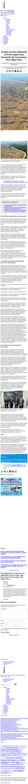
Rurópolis (8, 33)
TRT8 (2, 770)
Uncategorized (24, 739)
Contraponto (7, 723)
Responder (5, 599)
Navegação (6, 731)
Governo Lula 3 (16, 753)
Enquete (6, 727)
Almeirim (11, 718)
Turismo (16, 739)
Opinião (24, 63)
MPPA (18, 762)
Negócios (5, 42)
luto (9, 760)
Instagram (19, 755)
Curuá (7, 23)
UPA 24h (10, 772)
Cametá (14, 719)
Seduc (6, 768)
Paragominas (23, 762)
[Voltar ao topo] (1, 774)
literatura (4, 760)
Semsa (12, 768)
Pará (12, 64)
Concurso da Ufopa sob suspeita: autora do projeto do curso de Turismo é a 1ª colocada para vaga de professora (14, 566)
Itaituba (8, 27)
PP (8, 766)
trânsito (9, 739)
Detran (21, 749)
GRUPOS (4, 12)
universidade (18, 770)
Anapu (5, 746)
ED (10, 676)
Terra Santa (8, 34)
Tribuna (12, 739)
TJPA (19, 768)
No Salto (15, 731)
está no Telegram (17, 465)
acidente (2, 718)
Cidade (5, 18)
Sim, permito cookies (5, 782)
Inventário (24, 755)
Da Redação (10, 474)
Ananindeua (24, 718)
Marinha (18, 760)
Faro (7, 24)
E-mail (2, 623)
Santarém (5, 736)
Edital (5, 726)
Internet (22, 728)
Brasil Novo (6, 719)
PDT (5, 764)
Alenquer (8, 19)
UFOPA (8, 770)
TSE (5, 771)
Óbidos (8, 28)
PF (16, 764)
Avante (9, 746)
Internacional (17, 728)
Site (1, 625)
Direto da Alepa (13, 724)
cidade (3, 721)
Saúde (17, 736)
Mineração (5, 39)
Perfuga (13, 764)
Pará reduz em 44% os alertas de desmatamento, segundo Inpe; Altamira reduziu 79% (15, 208)
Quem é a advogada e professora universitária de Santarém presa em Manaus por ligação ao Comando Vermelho (13, 552)
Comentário (4, 608)
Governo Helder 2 (15, 751)
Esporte (5, 43)
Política (5, 36)
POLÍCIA (5, 38)
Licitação (18, 757)
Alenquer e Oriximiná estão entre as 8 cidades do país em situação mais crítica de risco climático (15, 210)
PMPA (21, 764)
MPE (10, 762)
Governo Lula (5, 753)
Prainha (6, 735)
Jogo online (3, 757)
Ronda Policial (11, 735)
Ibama (12, 755)
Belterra (8, 21)
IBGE (15, 755)
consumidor (9, 722)
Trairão (5, 739)
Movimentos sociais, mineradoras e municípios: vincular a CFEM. (15, 182)
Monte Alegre (9, 30)
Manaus (13, 760)
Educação (5, 41)
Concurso (5, 722)
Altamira (15, 718)
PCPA (2, 764)
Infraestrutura (11, 728)
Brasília (11, 719)
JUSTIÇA (5, 37)
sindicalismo (7, 737)
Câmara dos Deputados (10, 749)
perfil (9, 764)
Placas (20, 733)
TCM (15, 768)
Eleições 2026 (5, 751)
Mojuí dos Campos (10, 29)
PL (19, 764)
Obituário (22, 731)
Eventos (13, 727)
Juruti (7, 25)
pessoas (17, 733)
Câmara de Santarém (11, 747)
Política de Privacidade (8, 661)
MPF (13, 762)
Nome (2, 620)
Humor (6, 728)
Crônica (12, 723)
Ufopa (19, 739)
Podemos (3, 766)
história (9, 755)
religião (12, 766)
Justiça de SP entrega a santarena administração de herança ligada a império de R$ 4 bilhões (13, 557)
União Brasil (5, 772)
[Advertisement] (14, 532)
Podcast (23, 733)
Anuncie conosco (7, 663)
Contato (5, 664)
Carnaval (16, 745)
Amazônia (19, 718)
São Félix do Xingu (11, 736)
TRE (23, 768)
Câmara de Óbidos (21, 747)
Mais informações (21, 780)
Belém (7, 20)
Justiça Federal (9, 757)
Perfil (14, 733)
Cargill (12, 745)
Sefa (9, 768)
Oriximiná (8, 32)
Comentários (8, 721)
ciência (22, 746)
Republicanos (19, 766)
